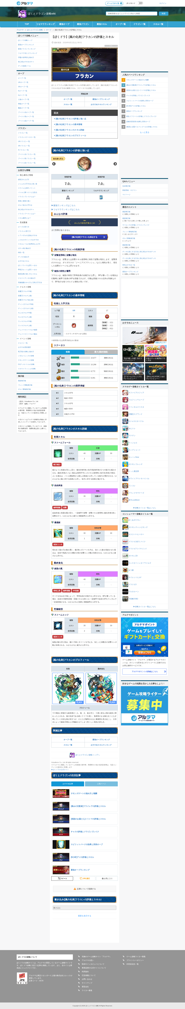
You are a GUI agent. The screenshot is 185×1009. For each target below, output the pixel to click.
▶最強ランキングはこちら (63, 205)
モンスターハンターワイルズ (139, 563)
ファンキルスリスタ (136, 407)
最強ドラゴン (83, 24)
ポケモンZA (133, 556)
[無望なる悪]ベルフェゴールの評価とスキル (141, 127)
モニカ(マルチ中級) (25, 313)
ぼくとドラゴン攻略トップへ (87, 755)
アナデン (131, 436)
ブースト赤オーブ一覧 (26, 112)
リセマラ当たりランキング (27, 53)
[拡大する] (68, 688)
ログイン (162, 3)
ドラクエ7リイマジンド (137, 549)
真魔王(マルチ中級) (25, 291)
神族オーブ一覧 (23, 104)
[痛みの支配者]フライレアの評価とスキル (141, 85)
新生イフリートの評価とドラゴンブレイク (141, 116)
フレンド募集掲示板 (25, 385)
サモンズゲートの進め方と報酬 (137, 80)
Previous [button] (54, 164)
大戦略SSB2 (133, 599)
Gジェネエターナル (136, 421)
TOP (27, 24)
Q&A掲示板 (126, 186)
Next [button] (115, 164)
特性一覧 (21, 252)
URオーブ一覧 (23, 82)
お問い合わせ (87, 979)
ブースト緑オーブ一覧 (26, 121)
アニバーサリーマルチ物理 (27, 330)
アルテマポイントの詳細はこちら (145, 671)
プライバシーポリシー (135, 960)
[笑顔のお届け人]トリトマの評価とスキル (141, 90)
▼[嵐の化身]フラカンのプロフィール (70, 135)
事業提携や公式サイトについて (94, 968)
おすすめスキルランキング (101, 104)
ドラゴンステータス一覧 (27, 137)
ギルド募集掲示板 (24, 389)
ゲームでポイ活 (113, 3)
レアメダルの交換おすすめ (27, 235)
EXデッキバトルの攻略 (26, 364)
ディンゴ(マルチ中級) (26, 304)
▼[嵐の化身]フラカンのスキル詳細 (69, 130)
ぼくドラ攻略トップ (25, 40)
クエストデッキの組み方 (27, 278)
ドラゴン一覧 (139, 24)
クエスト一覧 (23, 343)
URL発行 (86, 878)
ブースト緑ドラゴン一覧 (27, 163)
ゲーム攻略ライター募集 (136, 957)
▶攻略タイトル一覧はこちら (144, 508)
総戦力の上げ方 (23, 179)
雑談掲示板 (22, 381)
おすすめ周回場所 (24, 347)
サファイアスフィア (136, 393)
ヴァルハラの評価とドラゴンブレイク (135, 225)
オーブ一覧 (121, 24)
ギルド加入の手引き (25, 205)
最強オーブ (64, 24)
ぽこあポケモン (134, 520)
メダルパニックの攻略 (26, 356)
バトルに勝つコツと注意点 (27, 192)
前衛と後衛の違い (24, 201)
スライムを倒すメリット (27, 188)
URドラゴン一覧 (24, 141)
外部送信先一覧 (132, 964)
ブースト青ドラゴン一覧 (27, 158)
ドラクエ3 (132, 584)
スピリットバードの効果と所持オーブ (139, 101)
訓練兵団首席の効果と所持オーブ (138, 121)
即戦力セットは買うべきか (27, 269)
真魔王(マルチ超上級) (26, 300)
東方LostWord (133, 500)
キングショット (134, 450)
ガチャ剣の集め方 (24, 248)
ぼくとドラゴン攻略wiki (42, 13)
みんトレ (131, 428)
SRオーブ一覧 (23, 86)
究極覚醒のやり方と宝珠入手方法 (30, 282)
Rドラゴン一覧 (23, 150)
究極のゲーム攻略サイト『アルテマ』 (96, 957)
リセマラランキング (45, 24)
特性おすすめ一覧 (128, 265)
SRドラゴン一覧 (24, 146)
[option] (84, 164)
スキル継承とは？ (24, 218)
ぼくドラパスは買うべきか (27, 265)
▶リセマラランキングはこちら (65, 209)
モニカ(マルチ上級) (25, 317)
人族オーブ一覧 (23, 99)
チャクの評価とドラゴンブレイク (138, 95)
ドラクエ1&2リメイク (137, 542)
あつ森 (131, 570)
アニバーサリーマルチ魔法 (27, 334)
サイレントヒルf (134, 577)
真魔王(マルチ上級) (25, 296)
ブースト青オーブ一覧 (26, 116)
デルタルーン (133, 592)
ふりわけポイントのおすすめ (28, 240)
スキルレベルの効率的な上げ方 (29, 244)
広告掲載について (89, 975)
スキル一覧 (158, 24)
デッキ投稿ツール (24, 66)
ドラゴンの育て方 (24, 231)
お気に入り (108, 878)
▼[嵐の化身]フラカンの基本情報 (68, 124)
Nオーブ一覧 (22, 95)
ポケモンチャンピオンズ (138, 527)
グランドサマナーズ (136, 493)
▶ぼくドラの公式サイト (60, 769)
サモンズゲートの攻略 (26, 360)
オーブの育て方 (23, 227)
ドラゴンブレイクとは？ (27, 196)
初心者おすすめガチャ (26, 62)
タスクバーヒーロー (136, 534)
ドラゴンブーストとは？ (27, 214)
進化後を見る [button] (58, 159)
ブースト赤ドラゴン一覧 (27, 154)
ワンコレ (131, 486)
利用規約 (85, 972)
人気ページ (101, 784)
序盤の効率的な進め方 (26, 57)
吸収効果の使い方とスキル (27, 274)
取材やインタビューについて (93, 964)
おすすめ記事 (68, 784)
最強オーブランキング (101, 99)
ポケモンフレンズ (135, 464)
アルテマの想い (88, 960)
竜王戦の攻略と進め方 (26, 351)
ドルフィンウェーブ (136, 400)
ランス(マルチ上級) (25, 325)
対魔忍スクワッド (135, 414)
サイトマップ (87, 983)
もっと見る (144, 132)
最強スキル (102, 24)
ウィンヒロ (132, 443)
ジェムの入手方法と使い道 (27, 184)
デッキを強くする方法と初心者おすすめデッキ (139, 251)
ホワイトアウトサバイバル (138, 479)
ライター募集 (87, 990)
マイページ (126, 194)
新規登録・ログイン (129, 190)
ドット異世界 (133, 471)
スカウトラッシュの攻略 (27, 369)
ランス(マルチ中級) (25, 321)
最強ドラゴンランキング (27, 49)
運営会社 (85, 987)
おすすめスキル (23, 261)
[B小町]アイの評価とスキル (136, 106)
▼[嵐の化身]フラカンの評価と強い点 (70, 119)
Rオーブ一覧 (22, 91)
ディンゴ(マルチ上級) (26, 308)
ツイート (63, 878)
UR (74, 310)
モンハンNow (133, 457)
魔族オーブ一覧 (23, 108)
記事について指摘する (86, 889)
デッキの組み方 (23, 257)
